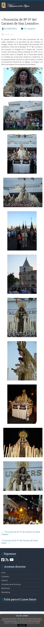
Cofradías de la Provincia (11, 584)
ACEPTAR (22, 625)
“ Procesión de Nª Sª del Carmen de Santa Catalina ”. (20, 533)
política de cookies (34, 623)
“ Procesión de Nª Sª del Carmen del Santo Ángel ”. (19, 541)
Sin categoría (29, 28)
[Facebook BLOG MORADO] (2, 560)
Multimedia (5, 588)
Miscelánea (5, 592)
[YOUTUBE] (12, 560)
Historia (4, 580)
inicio (3, 573)
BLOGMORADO (10, 28)
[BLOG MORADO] (7, 560)
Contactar (5, 577)
